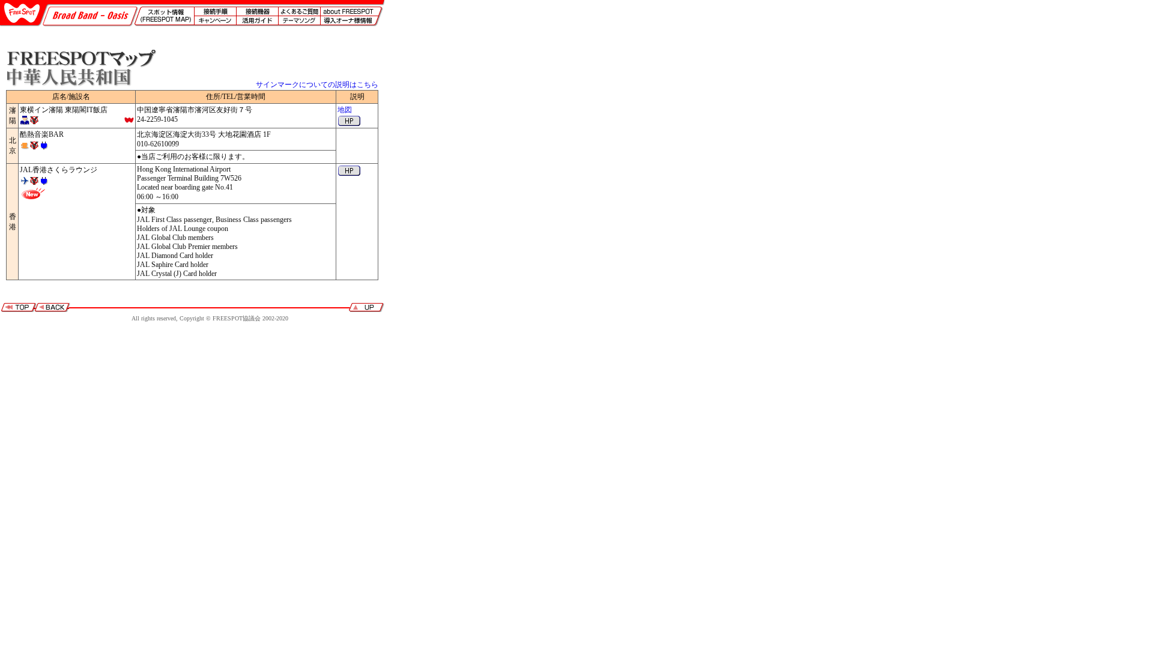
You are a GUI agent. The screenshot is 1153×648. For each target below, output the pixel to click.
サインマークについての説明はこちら (317, 84)
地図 (344, 110)
